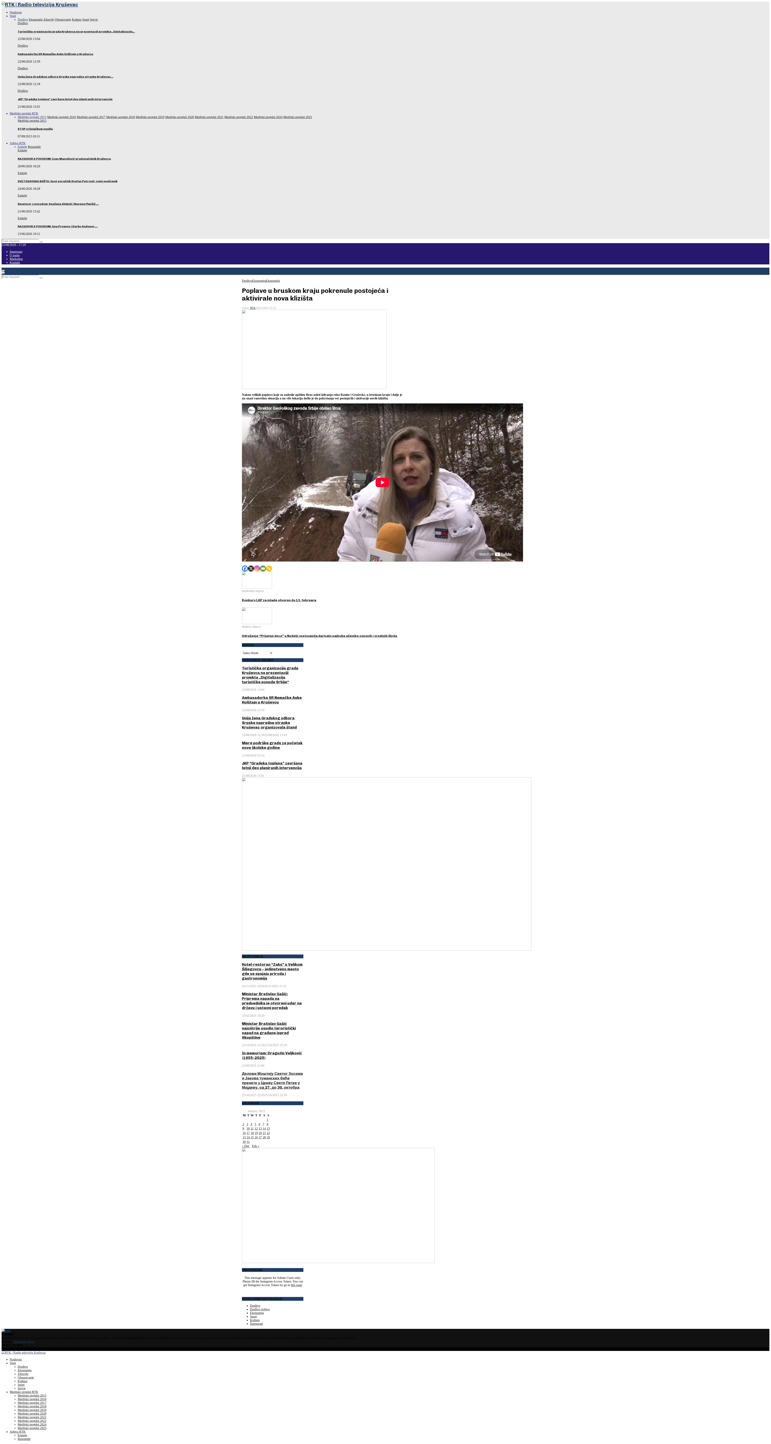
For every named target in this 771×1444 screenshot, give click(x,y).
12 (256, 1128)
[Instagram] (257, 569)
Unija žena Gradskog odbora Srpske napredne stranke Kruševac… (65, 76)
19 (256, 1133)
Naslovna (16, 12)
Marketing (16, 259)
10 (248, 1128)
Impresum (16, 251)
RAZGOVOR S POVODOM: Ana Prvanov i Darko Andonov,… (58, 226)
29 (268, 1137)
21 (264, 1133)
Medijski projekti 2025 (32, 1428)
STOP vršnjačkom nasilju (35, 129)
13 (260, 1128)
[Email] (263, 569)
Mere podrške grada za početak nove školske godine (272, 745)
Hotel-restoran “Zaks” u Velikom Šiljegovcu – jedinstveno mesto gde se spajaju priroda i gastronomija (272, 971)
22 (268, 1133)
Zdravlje (23, 1374)
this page (296, 1285)
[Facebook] (245, 569)
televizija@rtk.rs (23, 1341)
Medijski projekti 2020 (32, 1413)
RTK (253, 308)
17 (248, 1133)
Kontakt (15, 262)
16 (244, 1133)
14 (264, 1128)
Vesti (13, 16)
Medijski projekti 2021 (32, 1417)
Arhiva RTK (18, 143)
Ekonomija (259, 280)
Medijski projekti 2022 (32, 1421)
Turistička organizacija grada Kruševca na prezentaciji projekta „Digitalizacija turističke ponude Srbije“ (270, 675)
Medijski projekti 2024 (32, 1424)
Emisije (22, 150)
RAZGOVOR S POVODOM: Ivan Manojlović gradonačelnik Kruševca (64, 158)
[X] (251, 569)
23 (244, 1137)
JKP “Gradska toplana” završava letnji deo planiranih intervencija (65, 99)
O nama (15, 255)
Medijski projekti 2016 (32, 1399)
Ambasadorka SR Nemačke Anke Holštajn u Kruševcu (55, 54)
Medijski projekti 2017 (32, 1402)
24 (248, 1137)
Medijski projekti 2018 (32, 1406)
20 (260, 1133)
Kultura (255, 1320)
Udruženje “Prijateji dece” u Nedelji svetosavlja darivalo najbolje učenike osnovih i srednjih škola (319, 636)
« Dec (246, 1146)
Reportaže (24, 1439)
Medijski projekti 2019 (32, 1410)
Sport (253, 1316)
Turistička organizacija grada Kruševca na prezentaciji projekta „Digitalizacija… (76, 31)
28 (264, 1137)
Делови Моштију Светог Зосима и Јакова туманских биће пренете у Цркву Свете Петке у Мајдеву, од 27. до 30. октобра (272, 1080)
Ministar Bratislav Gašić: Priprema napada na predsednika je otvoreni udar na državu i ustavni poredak (272, 1001)
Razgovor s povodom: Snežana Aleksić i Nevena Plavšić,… (58, 204)
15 (268, 1128)
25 (252, 1137)
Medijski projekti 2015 (32, 120)
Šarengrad (256, 1323)
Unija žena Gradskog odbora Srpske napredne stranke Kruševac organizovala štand (269, 723)
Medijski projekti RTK (24, 113)
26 (256, 1137)
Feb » (255, 1146)
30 (244, 1141)
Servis (21, 1388)
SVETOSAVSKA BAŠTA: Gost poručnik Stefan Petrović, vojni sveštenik (67, 181)
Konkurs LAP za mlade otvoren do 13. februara (279, 600)
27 (260, 1137)
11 (252, 1128)
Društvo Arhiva (260, 1309)
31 (248, 1141)
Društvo (23, 23)
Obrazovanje (26, 1377)
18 (252, 1133)
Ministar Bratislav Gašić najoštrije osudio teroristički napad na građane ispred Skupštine (269, 1030)
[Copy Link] (269, 569)
